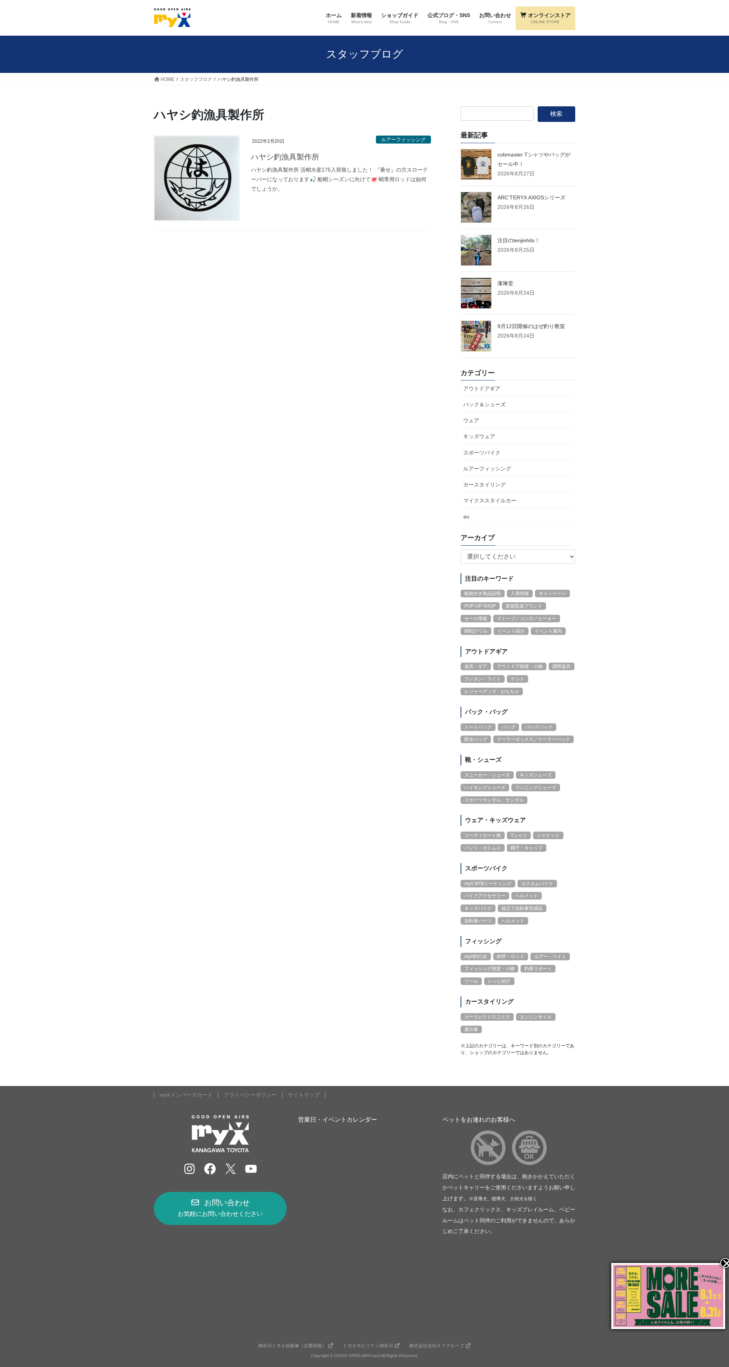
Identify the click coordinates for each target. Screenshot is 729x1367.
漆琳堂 (505, 283)
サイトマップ (304, 1095)
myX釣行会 (475, 956)
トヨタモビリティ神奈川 (368, 1345)
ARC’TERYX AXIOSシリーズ (531, 197)
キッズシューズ (536, 775)
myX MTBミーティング (487, 883)
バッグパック (538, 727)
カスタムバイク (537, 883)
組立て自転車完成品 (522, 908)
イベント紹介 (511, 631)
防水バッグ (475, 739)
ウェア (471, 420)
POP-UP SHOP (480, 606)
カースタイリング (484, 484)
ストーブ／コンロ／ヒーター (526, 618)
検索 (556, 113)
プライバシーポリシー (250, 1095)
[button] (220, 1208)
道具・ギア (475, 666)
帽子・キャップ (527, 848)
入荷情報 (520, 593)
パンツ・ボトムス (482, 848)
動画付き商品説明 (482, 593)
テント (517, 679)
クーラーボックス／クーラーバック (533, 739)
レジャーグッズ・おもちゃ (491, 691)
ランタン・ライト (482, 679)
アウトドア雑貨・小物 (520, 666)
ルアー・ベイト (550, 956)
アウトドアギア (481, 388)
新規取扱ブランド (524, 606)
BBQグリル (476, 631)
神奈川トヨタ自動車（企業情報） (292, 1345)
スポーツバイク (481, 453)
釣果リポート (538, 968)
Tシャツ (519, 835)
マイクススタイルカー (489, 500)
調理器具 (561, 666)
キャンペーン (552, 593)
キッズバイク (478, 908)
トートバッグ (478, 727)
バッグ (508, 727)
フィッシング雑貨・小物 (489, 968)
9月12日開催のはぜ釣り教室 (531, 326)
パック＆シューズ (484, 404)
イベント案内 (548, 631)
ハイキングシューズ (484, 787)
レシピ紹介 (499, 981)
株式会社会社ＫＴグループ (436, 1345)
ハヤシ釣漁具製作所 (285, 157)
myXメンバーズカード (186, 1095)
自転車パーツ (478, 920)
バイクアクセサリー (484, 895)
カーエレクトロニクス (487, 1017)
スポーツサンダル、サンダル (494, 800)
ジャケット (548, 835)
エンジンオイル (536, 1017)
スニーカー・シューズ (487, 775)
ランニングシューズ (535, 787)
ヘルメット (526, 895)
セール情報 (475, 618)
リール (471, 981)
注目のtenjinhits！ (518, 240)
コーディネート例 (482, 835)
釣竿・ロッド (510, 956)
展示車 (471, 1029)
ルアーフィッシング (403, 139)
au (466, 516)
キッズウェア (479, 436)
